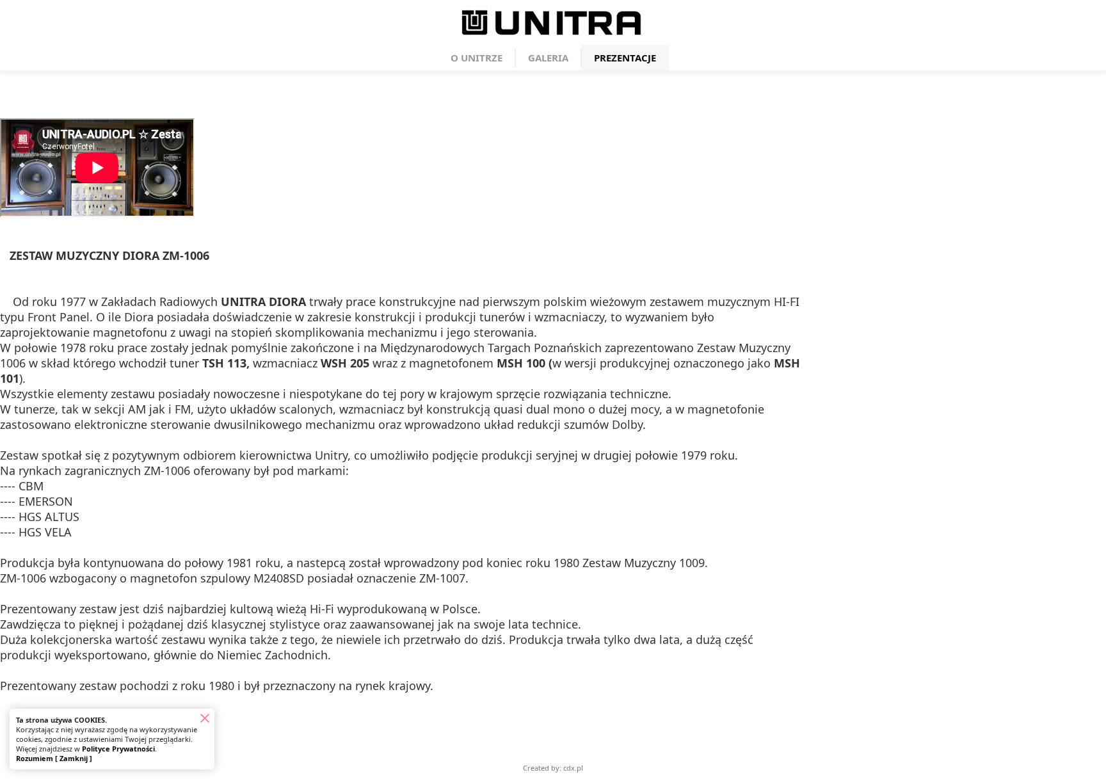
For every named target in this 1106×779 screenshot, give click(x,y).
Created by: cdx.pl (553, 768)
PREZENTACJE (625, 57)
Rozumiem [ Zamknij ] (54, 758)
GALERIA (548, 57)
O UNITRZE (476, 57)
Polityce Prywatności (118, 748)
